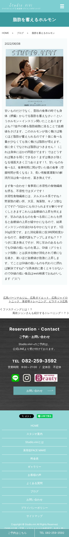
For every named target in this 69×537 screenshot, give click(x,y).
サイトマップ (34, 516)
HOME (5, 33)
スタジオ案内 (34, 433)
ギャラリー (34, 466)
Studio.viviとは (34, 442)
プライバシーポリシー (34, 507)
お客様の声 (34, 474)
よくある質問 (34, 483)
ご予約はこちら (17, 532)
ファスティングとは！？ (17, 309)
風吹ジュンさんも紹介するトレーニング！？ (39, 313)
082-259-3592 (39, 361)
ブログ (20, 33)
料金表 (34, 458)
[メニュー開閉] (62, 6)
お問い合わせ (34, 390)
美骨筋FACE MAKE (34, 450)
